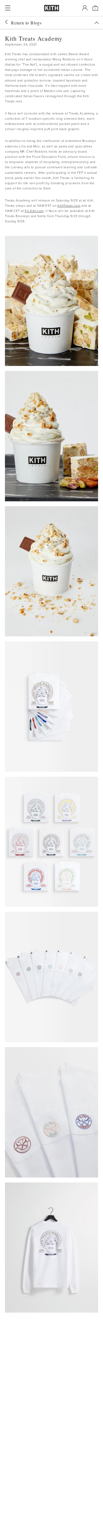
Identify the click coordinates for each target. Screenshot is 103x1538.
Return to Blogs (26, 23)
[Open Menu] (7, 8)
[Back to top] (96, 23)
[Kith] (51, 8)
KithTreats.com (68, 205)
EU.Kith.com (34, 210)
